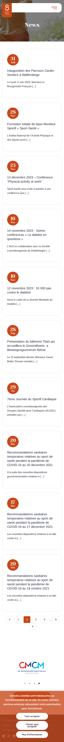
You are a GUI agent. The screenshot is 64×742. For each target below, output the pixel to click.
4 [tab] (39, 683)
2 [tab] (29, 683)
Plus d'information (32, 734)
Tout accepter (32, 716)
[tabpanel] (32, 671)
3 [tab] (34, 683)
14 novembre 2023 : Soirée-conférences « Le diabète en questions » (26, 235)
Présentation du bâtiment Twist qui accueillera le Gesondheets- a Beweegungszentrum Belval (31, 346)
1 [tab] (25, 683)
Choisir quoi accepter (32, 725)
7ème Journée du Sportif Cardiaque (31, 399)
